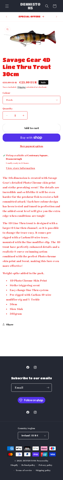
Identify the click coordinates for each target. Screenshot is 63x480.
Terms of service (24, 470)
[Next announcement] (56, 17)
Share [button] (9, 324)
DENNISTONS (29, 460)
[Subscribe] (48, 387)
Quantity (8, 108)
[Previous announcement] (6, 17)
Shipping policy (43, 470)
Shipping (21, 87)
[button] (7, 6)
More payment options (31, 146)
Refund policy (28, 465)
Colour (6, 92)
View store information (20, 168)
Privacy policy (45, 465)
